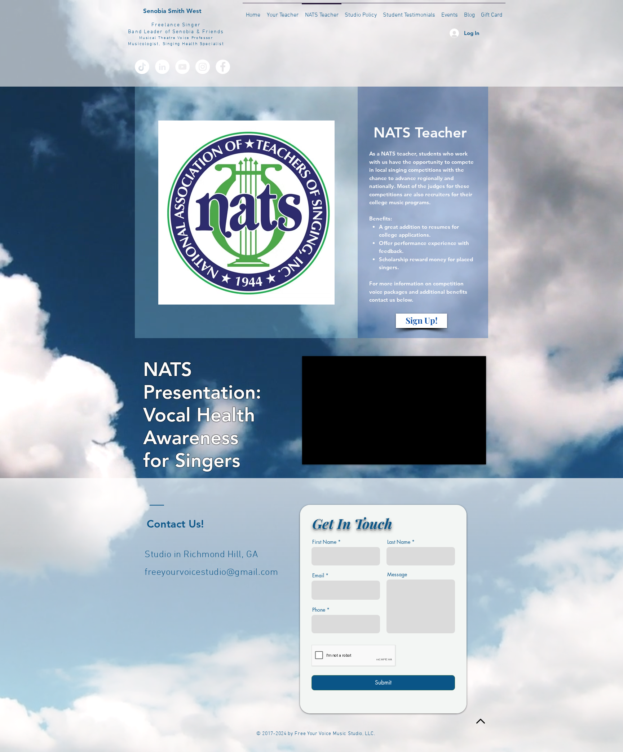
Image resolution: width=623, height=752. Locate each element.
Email (318, 575)
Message (397, 574)
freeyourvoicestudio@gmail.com (211, 572)
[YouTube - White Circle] (182, 67)
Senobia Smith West (172, 10)
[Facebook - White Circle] (223, 67)
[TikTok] (142, 67)
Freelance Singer (176, 25)
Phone (318, 609)
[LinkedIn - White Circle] (162, 67)
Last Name (398, 542)
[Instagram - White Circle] (202, 67)
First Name (324, 542)
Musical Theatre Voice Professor (176, 38)
